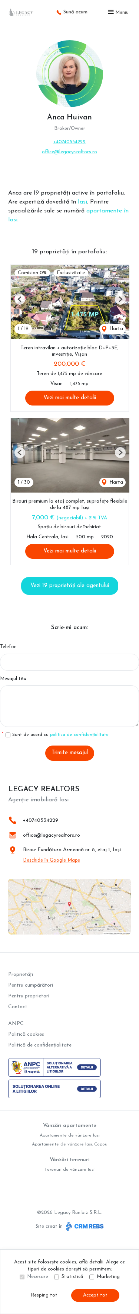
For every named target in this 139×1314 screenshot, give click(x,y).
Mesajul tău (13, 678)
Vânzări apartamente (69, 1125)
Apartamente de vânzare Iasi (70, 1135)
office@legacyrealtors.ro (69, 152)
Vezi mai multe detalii (69, 398)
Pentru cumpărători (30, 985)
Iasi (82, 202)
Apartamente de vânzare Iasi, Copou (69, 1144)
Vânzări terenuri (70, 1160)
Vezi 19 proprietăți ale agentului (69, 586)
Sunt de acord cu (60, 735)
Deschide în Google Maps (51, 860)
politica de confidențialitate (79, 735)
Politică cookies (26, 1034)
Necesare (37, 1276)
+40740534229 (69, 142)
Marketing (108, 1276)
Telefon (8, 646)
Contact (17, 1007)
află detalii (91, 1262)
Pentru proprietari (28, 996)
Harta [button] (115, 328)
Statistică (72, 1276)
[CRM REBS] (84, 1226)
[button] (19, 299)
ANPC (16, 1023)
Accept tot (95, 1295)
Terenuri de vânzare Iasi (69, 1169)
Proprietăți (20, 974)
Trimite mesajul (70, 753)
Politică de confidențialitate (40, 1045)
